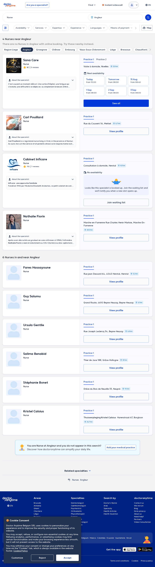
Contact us (139, 503)
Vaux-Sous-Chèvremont (92, 49)
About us (138, 514)
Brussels (37, 503)
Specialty (108, 508)
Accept (67, 557)
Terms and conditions (119, 561)
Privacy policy (147, 561)
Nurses (75, 479)
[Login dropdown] (134, 5)
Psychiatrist (76, 508)
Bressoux (125, 49)
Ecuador (110, 538)
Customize (17, 557)
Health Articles (110, 511)
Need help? (139, 516)
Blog (136, 508)
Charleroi (38, 511)
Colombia (101, 538)
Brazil (129, 538)
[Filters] (5, 28)
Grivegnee (41, 49)
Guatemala (120, 538)
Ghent (36, 508)
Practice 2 (101, 59)
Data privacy (139, 511)
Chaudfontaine (143, 49)
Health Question (111, 514)
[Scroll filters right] (134, 28)
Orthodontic (76, 511)
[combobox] (45, 17)
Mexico (93, 538)
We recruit (138, 505)
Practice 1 (89, 59)
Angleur (27, 49)
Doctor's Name (110, 503)
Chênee (56, 49)
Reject (42, 557)
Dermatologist (77, 503)
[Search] (148, 17)
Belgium (85, 538)
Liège (113, 49)
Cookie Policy (20, 550)
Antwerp (37, 505)
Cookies (135, 561)
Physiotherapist (77, 514)
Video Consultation (142, 522)
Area (106, 505)
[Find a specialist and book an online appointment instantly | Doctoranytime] (69, 480)
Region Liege (11, 49)
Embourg (70, 49)
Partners (138, 519)
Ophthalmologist (78, 505)
